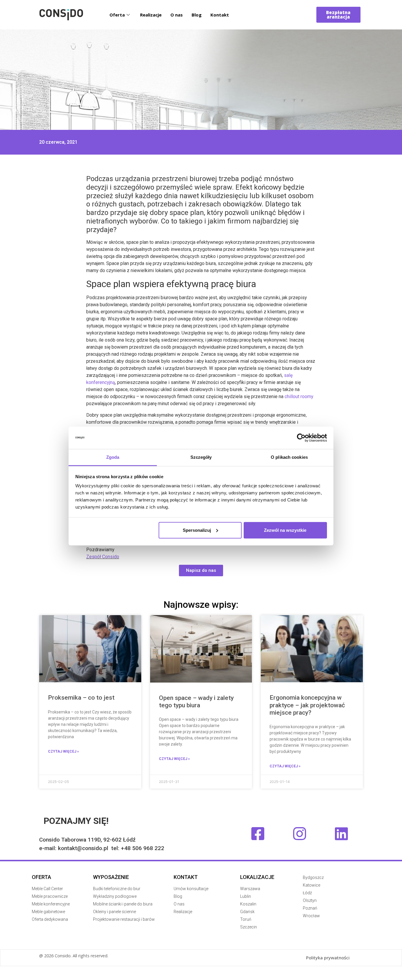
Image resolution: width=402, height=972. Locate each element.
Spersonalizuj (197, 530)
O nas (176, 15)
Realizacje (151, 15)
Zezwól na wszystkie (285, 530)
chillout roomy (299, 396)
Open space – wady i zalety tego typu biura (196, 701)
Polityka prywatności (328, 958)
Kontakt (219, 15)
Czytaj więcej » (63, 751)
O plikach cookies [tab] (289, 457)
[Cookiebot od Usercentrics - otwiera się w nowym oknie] (301, 437)
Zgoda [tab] (112, 457)
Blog (197, 15)
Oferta (117, 15)
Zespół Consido (102, 556)
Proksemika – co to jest (81, 697)
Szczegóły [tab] (201, 457)
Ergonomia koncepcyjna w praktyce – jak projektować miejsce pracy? (307, 705)
